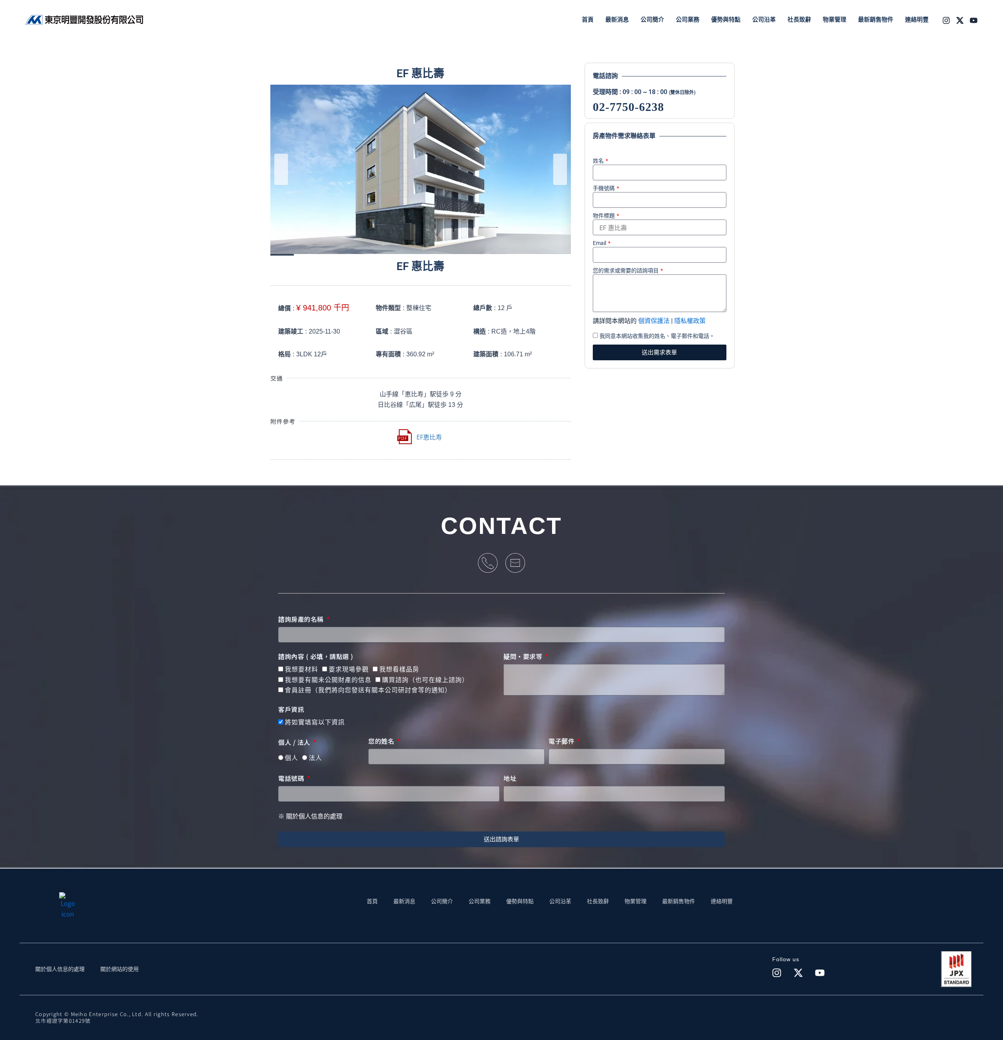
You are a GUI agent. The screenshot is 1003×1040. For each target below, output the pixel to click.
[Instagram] (946, 20)
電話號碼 (292, 778)
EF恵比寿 (429, 437)
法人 (315, 758)
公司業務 (480, 901)
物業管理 (635, 901)
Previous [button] (281, 169)
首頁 (372, 901)
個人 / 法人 (295, 742)
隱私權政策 (690, 321)
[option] (420, 169)
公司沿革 (560, 901)
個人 (291, 758)
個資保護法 (654, 321)
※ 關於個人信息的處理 (310, 816)
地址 (509, 778)
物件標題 (604, 215)
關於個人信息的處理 (60, 969)
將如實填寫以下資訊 (315, 722)
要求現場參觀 (349, 669)
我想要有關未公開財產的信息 (328, 680)
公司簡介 (442, 901)
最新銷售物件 (678, 901)
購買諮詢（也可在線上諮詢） (425, 680)
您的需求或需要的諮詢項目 (626, 270)
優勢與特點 (520, 901)
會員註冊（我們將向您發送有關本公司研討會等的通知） (368, 690)
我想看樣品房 (399, 669)
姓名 (599, 161)
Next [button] (560, 169)
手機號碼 (604, 188)
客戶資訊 (291, 709)
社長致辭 (598, 901)
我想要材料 (301, 669)
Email (600, 243)
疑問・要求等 (523, 656)
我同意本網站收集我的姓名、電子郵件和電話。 (657, 336)
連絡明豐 (722, 901)
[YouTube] (974, 20)
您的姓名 (382, 741)
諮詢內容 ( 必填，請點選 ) (315, 656)
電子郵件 (562, 741)
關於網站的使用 (119, 969)
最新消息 (404, 901)
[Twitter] (960, 20)
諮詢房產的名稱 (301, 619)
